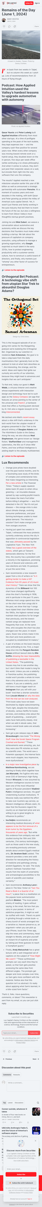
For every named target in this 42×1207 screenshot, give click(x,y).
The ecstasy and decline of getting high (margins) (15, 1137)
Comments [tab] (7, 1075)
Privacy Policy (28, 1192)
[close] (35, 1141)
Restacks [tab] (16, 1075)
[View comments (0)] (9, 26)
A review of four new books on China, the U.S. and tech (14, 1115)
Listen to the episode (14, 270)
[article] (21, 1116)
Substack (12, 1204)
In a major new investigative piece (21, 764)
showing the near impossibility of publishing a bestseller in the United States (23, 659)
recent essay (28, 417)
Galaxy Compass (20, 397)
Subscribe (29, 3)
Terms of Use (32, 1038)
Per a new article (13, 483)
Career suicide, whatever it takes (14, 1110)
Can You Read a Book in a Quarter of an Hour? (22, 891)
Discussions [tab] (19, 1103)
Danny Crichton (13, 19)
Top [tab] (4, 1103)
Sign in (37, 3)
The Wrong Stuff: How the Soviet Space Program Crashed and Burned (23, 739)
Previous (9, 1059)
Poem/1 (21, 403)
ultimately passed (22, 542)
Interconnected (13, 412)
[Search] (38, 1102)
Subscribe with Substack (22, 1183)
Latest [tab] (10, 1103)
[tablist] (11, 1074)
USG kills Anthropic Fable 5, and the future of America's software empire (15, 1130)
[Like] (4, 26)
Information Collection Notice (25, 1040)
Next (34, 1059)
